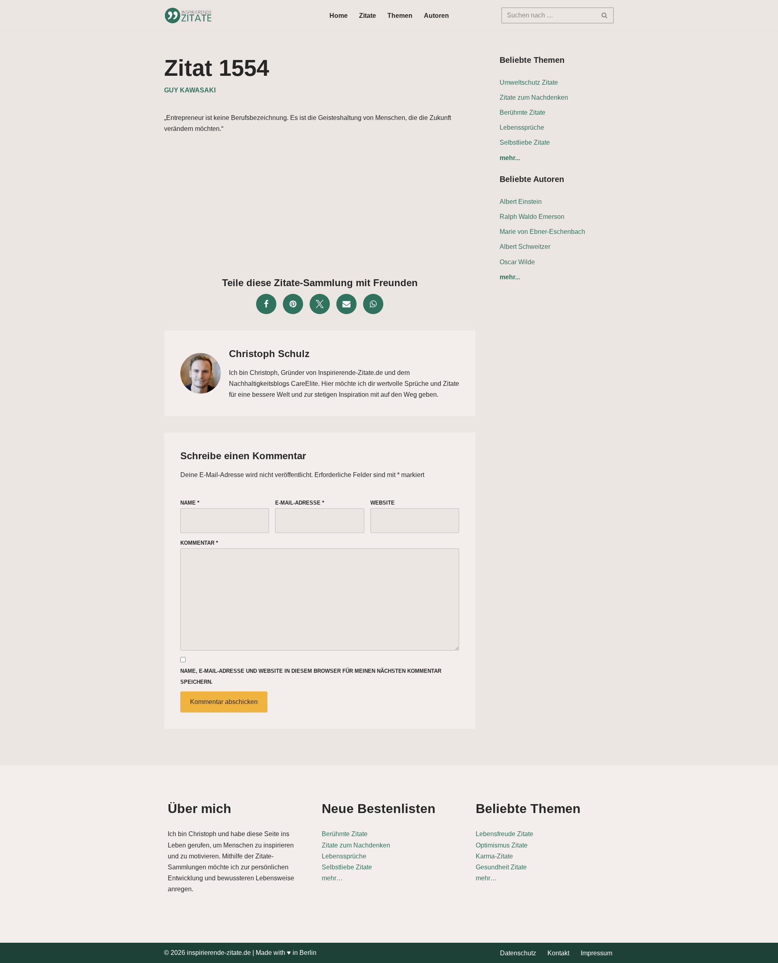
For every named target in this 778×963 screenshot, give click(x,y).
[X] (320, 304)
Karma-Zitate (494, 856)
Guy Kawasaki (190, 90)
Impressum (596, 953)
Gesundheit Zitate (501, 867)
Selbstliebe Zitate (525, 142)
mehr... (510, 157)
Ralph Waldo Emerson (532, 216)
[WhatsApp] (373, 304)
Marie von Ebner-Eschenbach (542, 231)
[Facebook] (266, 304)
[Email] (346, 304)
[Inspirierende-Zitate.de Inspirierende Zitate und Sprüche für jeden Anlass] (188, 15)
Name (189, 503)
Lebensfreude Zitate (504, 833)
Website (382, 503)
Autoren (436, 15)
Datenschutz (518, 953)
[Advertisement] (319, 203)
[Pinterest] (293, 304)
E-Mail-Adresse (299, 503)
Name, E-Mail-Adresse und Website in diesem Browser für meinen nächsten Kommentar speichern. (310, 676)
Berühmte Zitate (522, 112)
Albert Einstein (521, 201)
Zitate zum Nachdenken (534, 97)
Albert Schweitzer (525, 246)
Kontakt (558, 953)
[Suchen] (605, 15)
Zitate (367, 15)
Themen (400, 15)
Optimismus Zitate (502, 845)
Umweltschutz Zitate (529, 82)
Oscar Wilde (517, 262)
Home (338, 15)
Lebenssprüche (522, 127)
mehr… (332, 878)
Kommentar (199, 543)
